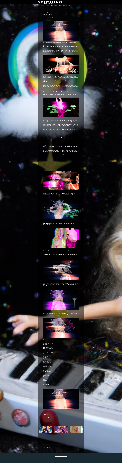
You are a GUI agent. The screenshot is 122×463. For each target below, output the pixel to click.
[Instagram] (62, 456)
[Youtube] (58, 456)
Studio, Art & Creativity (63, 5)
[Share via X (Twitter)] (46, 417)
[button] (74, 5)
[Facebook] (64, 456)
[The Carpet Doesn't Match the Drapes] (76, 429)
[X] (66, 456)
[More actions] (78, 12)
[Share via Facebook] (43, 417)
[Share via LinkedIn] (48, 417)
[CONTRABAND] (45, 429)
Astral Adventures (54, 5)
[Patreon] (56, 456)
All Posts (40, 5)
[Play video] (61, 31)
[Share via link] (50, 417)
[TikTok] (60, 456)
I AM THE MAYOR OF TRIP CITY (60, 435)
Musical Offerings (46, 5)
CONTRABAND (42, 435)
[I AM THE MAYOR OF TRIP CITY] (61, 429)
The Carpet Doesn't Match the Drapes (76, 436)
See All (82, 423)
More (70, 5)
